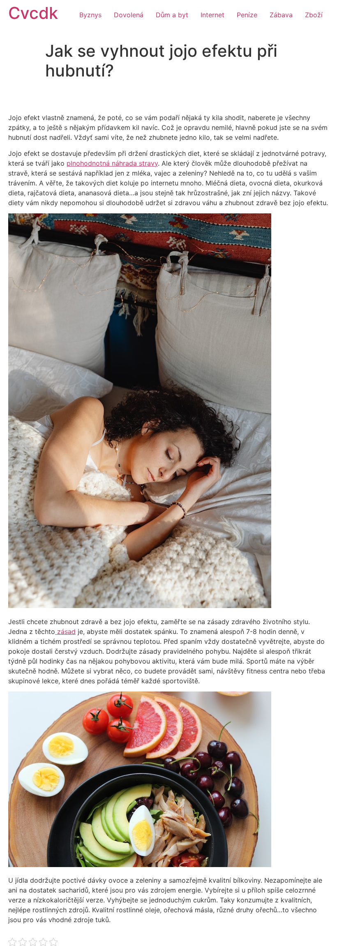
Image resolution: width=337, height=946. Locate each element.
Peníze (247, 15)
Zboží (314, 15)
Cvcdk (33, 13)
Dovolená (128, 15)
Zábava (281, 15)
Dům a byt (172, 15)
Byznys (90, 15)
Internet (212, 15)
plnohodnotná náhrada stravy (112, 163)
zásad (65, 631)
